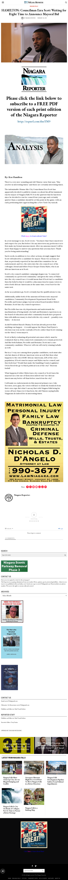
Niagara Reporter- (31, 18)
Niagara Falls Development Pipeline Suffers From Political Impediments (55, 781)
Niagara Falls (34, 6)
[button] (65, 555)
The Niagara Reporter (40, 875)
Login (61, 528)
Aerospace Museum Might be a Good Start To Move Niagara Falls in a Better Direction (33, 781)
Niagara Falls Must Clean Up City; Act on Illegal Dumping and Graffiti (11, 781)
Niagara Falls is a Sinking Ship (31, 809)
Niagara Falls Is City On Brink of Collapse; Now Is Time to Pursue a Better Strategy (11, 810)
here (28, 236)
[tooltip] (27, 487)
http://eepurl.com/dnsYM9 (34, 121)
